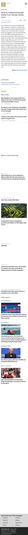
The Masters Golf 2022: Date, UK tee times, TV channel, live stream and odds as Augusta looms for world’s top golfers (13, 268)
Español (5, 520)
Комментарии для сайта (10, 84)
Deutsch (5, 518)
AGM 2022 (4, 245)
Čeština (17, 525)
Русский (5, 522)
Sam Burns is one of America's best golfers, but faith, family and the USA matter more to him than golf (14, 109)
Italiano (17, 520)
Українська (18, 522)
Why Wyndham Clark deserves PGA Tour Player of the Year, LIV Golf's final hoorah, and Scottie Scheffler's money (13, 100)
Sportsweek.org (5, 529)
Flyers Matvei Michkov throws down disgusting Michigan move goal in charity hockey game (13, 381)
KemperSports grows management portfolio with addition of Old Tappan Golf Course (13, 222)
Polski (4, 525)
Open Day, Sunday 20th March (10, 200)
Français (17, 518)
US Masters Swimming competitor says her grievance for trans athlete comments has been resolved (14, 316)
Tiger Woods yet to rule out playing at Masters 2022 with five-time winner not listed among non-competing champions (13, 177)
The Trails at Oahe (5, 22)
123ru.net (13, 531)
